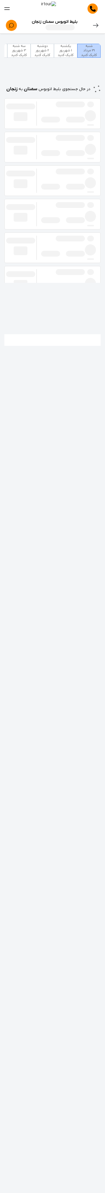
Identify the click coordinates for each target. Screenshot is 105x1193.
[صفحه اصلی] (48, 8)
